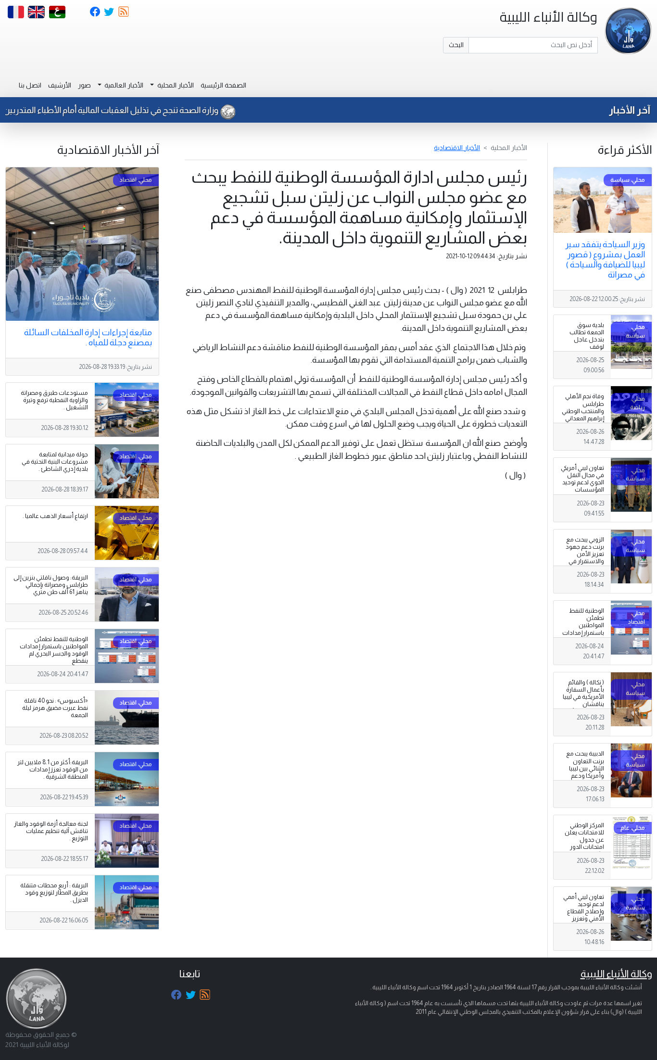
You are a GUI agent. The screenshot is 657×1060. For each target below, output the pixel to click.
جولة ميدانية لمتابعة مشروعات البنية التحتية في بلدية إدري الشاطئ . (55, 461)
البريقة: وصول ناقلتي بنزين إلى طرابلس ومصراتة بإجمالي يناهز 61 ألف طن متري (50, 584)
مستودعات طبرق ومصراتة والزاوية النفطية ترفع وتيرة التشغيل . (54, 400)
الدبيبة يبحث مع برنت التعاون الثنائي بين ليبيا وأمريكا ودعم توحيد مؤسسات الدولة (583, 772)
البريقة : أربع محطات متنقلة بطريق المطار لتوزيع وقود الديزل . (54, 892)
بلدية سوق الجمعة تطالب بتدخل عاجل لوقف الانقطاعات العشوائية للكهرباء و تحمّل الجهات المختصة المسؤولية (584, 354)
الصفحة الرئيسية (223, 85)
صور (84, 85)
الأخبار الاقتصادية (457, 147)
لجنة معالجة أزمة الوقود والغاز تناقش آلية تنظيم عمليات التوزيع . (51, 831)
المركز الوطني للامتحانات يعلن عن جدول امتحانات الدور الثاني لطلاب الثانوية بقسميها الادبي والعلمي (584, 847)
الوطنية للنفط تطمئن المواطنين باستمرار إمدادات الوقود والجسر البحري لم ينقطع (583, 629)
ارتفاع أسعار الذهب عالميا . (55, 516)
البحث (456, 44)
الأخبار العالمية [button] (123, 85)
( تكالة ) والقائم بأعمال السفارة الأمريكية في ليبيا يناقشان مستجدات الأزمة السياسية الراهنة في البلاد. (583, 704)
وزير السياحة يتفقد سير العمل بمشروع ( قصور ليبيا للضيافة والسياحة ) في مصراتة (605, 259)
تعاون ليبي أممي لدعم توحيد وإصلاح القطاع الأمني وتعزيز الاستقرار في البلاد (583, 915)
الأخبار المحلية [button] (175, 85)
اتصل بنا (30, 85)
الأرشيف (59, 85)
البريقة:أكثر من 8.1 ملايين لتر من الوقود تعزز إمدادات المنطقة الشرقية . (52, 769)
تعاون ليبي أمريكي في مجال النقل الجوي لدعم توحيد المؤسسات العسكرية (582, 482)
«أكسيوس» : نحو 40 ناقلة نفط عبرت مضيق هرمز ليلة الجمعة (55, 708)
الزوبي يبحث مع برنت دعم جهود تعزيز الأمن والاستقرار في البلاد (585, 554)
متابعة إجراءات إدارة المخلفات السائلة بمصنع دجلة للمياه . (88, 337)
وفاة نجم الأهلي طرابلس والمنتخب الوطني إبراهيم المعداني (583, 407)
